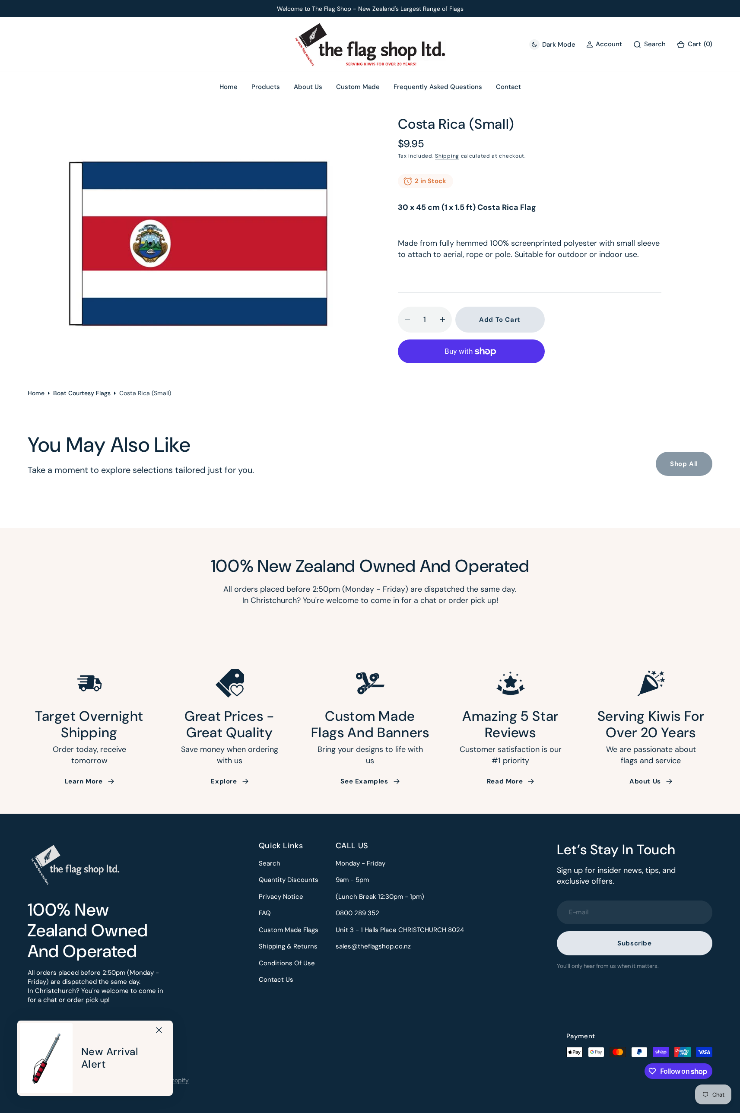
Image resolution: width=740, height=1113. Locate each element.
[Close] (158, 1030)
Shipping (447, 155)
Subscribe (634, 943)
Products (265, 86)
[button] (694, 44)
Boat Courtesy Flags (82, 393)
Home (36, 393)
